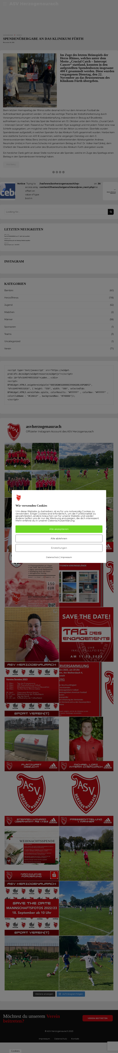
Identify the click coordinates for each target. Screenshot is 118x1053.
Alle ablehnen (59, 538)
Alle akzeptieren (59, 529)
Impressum (66, 557)
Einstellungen (59, 547)
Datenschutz (52, 557)
